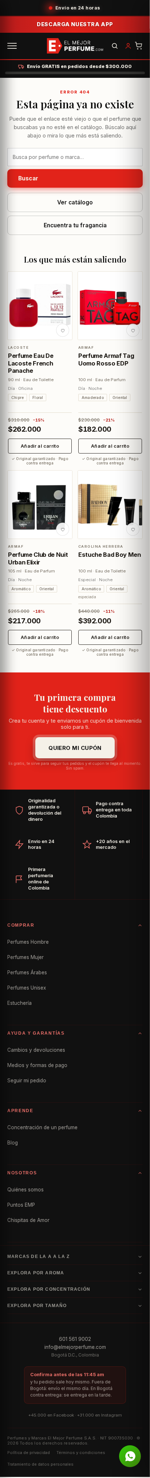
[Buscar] (114, 46)
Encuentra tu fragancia (75, 225)
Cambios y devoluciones (36, 1050)
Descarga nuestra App (75, 24)
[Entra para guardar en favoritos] (62, 330)
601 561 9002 (75, 1339)
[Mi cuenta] (128, 45)
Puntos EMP (21, 1205)
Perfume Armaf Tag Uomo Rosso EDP (106, 359)
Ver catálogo (75, 202)
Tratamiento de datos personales (40, 1464)
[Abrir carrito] (139, 46)
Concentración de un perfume (42, 1127)
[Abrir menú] (12, 46)
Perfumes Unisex (26, 988)
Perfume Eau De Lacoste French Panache (30, 363)
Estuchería (19, 1003)
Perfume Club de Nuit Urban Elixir (38, 558)
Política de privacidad (28, 1452)
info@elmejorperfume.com (75, 1347)
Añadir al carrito (40, 446)
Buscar (28, 178)
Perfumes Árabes (27, 972)
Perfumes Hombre (28, 942)
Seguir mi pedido (26, 1080)
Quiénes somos (25, 1190)
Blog (12, 1143)
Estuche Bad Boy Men (109, 554)
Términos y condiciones (80, 1452)
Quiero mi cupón (75, 747)
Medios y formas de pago (37, 1065)
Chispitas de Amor (28, 1220)
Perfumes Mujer (25, 957)
